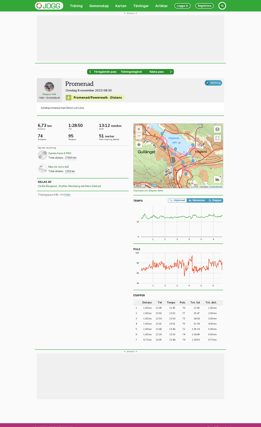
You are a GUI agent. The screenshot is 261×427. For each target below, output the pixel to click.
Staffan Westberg (69, 186)
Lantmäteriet (215, 186)
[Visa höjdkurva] (217, 179)
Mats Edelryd (93, 186)
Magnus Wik (49, 94)
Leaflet (194, 186)
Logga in (182, 5)
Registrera (204, 5)
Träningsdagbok (131, 71)
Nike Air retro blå (58, 167)
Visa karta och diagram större (148, 190)
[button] (138, 129)
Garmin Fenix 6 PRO (59, 153)
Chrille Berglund (47, 186)
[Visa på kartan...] (138, 144)
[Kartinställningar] (217, 129)
